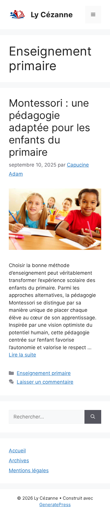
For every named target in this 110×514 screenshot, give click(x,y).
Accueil (17, 451)
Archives (19, 460)
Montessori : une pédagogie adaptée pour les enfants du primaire (49, 127)
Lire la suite (22, 355)
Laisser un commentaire (45, 382)
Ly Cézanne (52, 14)
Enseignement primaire (44, 373)
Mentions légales (29, 470)
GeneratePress (55, 504)
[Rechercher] (92, 417)
